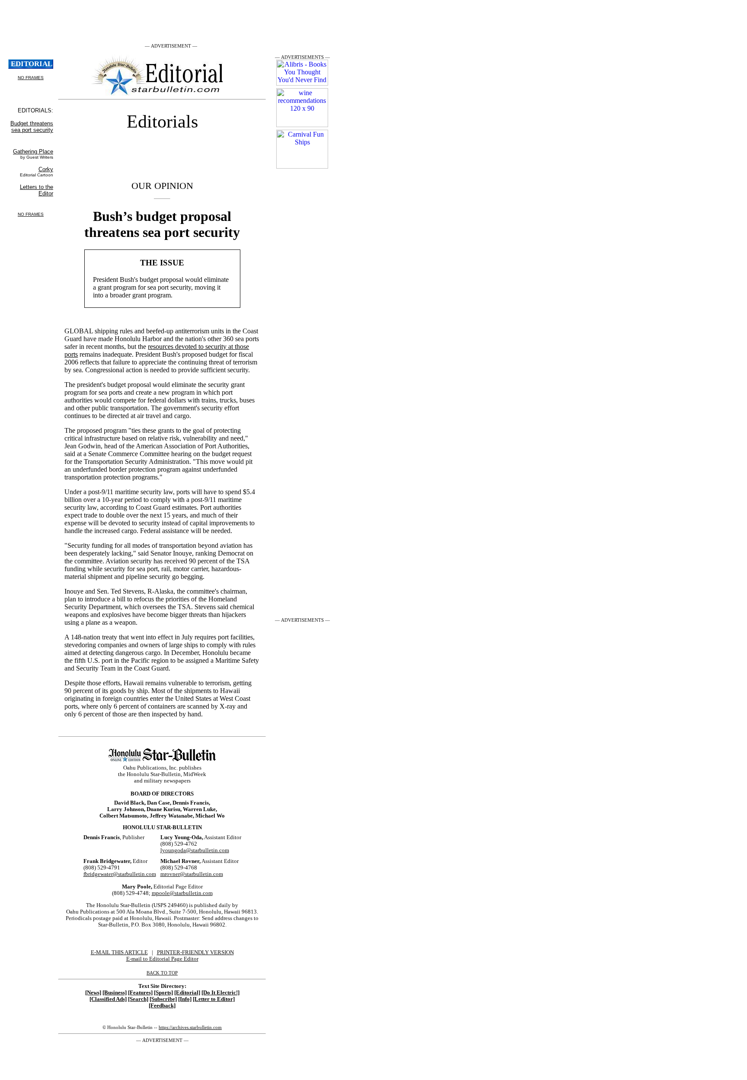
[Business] (114, 993)
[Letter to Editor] (214, 999)
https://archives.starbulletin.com (190, 1027)
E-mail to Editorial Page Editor (162, 959)
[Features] (140, 993)
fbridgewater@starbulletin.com (119, 874)
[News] (93, 993)
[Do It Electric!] (220, 993)
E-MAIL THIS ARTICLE (119, 952)
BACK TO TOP (162, 972)
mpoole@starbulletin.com (182, 893)
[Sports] (163, 993)
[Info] (185, 999)
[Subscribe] (163, 999)
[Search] (138, 999)
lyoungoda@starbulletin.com (194, 850)
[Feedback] (162, 1006)
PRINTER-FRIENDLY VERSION (195, 952)
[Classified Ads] (108, 999)
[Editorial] (187, 993)
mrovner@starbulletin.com (191, 874)
